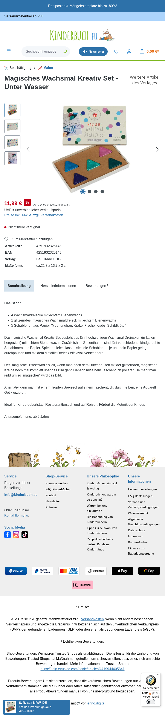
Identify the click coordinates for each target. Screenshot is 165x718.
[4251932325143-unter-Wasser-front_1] (92, 149)
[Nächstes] (157, 149)
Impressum (135, 536)
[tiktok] (24, 534)
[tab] (19, 286)
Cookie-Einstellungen (142, 489)
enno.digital (96, 703)
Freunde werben (57, 483)
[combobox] (40, 51)
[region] (82, 149)
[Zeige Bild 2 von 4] (89, 191)
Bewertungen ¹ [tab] (97, 286)
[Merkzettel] (116, 51)
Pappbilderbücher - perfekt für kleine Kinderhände (100, 544)
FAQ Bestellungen (140, 496)
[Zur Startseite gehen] (82, 35)
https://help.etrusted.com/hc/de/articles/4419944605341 (83, 669)
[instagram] (16, 534)
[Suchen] (65, 51)
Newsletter (53, 501)
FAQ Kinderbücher (58, 489)
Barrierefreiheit (138, 542)
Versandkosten (92, 619)
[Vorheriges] (28, 149)
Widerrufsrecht (138, 513)
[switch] (151, 701)
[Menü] (8, 50)
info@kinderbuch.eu (20, 495)
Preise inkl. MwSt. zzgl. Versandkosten (33, 215)
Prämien (51, 507)
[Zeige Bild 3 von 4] (96, 191)
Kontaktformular (16, 515)
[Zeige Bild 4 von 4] (102, 191)
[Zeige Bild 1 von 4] (83, 191)
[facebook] (7, 534)
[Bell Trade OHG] (144, 84)
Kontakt (51, 495)
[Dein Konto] (129, 51)
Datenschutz (136, 530)
